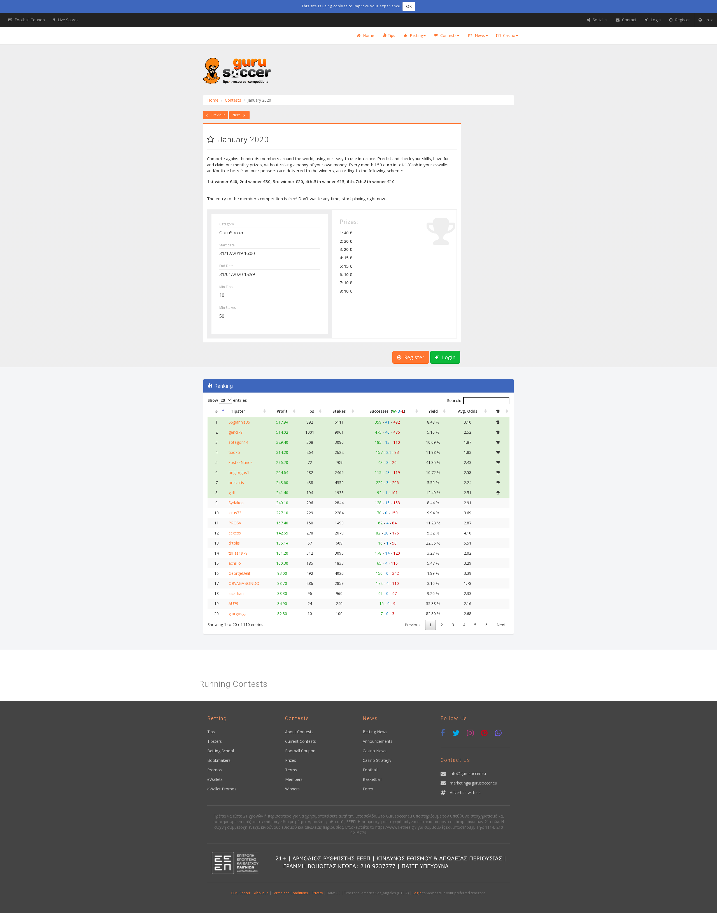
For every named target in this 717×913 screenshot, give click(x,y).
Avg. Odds (467, 411)
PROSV (235, 523)
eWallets (215, 779)
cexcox (235, 533)
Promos (214, 769)
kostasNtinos (241, 462)
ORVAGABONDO (244, 583)
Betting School (220, 750)
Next (236, 115)
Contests (448, 35)
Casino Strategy (377, 760)
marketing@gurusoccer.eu (473, 783)
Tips (391, 35)
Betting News (375, 731)
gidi (232, 492)
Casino (508, 35)
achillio (235, 563)
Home (368, 35)
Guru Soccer (240, 893)
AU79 (233, 603)
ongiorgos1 (239, 472)
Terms (291, 769)
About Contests (299, 731)
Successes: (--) (387, 411)
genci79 (236, 432)
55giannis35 (239, 422)
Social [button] (598, 19)
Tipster (238, 411)
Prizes (290, 760)
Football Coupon (300, 750)
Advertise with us (465, 792)
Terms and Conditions (290, 893)
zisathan (236, 593)
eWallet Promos (221, 788)
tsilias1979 (238, 553)
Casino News (375, 750)
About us (261, 893)
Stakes (339, 411)
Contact (628, 19)
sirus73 (235, 512)
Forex (368, 788)
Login (448, 357)
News (479, 35)
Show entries (227, 400)
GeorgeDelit (239, 573)
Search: (454, 400)
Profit (282, 411)
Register (413, 357)
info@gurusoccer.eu (468, 773)
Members (293, 779)
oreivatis (236, 482)
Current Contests (300, 741)
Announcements (377, 741)
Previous (218, 115)
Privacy (317, 893)
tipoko (234, 452)
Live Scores (67, 19)
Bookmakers (219, 760)
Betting (416, 35)
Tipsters (214, 741)
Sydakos (236, 502)
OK (409, 6)
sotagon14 (238, 442)
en (706, 19)
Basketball (372, 779)
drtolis (234, 543)
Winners (292, 788)
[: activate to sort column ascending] (498, 411)
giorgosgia (238, 613)
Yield (433, 411)
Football (370, 769)
